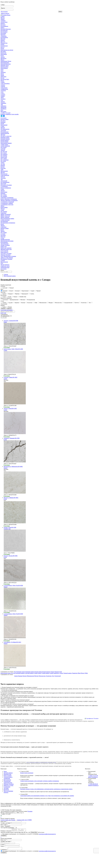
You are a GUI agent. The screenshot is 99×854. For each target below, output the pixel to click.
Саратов (3, 86)
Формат (3, 305)
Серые (2, 189)
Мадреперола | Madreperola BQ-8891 (13, 466)
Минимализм (4, 171)
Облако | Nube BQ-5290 (10, 527)
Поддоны (3, 235)
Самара (2, 16)
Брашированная (5, 133)
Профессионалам (5, 239)
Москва (3, 17)
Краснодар (3, 52)
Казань (2, 44)
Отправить (3, 835)
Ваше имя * (4, 821)
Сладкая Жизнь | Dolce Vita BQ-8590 (13, 585)
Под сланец (4, 158)
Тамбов (3, 96)
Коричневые (4, 192)
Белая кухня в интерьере (26, 772)
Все (15, 671)
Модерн (3, 172)
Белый (2, 123)
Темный (3, 150)
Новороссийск (4, 66)
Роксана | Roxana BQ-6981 (11, 555)
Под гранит (4, 153)
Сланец (61, 673)
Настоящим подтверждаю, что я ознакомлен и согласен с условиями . (29, 834)
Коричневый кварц (6, 673)
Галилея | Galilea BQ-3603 (10, 377)
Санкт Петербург (5, 83)
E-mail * (3, 844)
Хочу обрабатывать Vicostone (8, 256)
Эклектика (49, 676)
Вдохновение (4, 242)
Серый (2, 126)
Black (79, 673)
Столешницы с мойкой (7, 203)
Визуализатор (4, 262)
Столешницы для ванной (7, 201)
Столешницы (4, 186)
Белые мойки (4, 207)
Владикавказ (4, 31)
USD (5, 313)
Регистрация (4, 11)
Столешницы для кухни (7, 204)
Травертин (75, 673)
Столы (2, 238)
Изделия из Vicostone (6, 185)
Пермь (2, 75)
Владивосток (4, 30)
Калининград (4, 45)
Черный (3, 127)
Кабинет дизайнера (6, 114)
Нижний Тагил (5, 65)
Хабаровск (3, 106)
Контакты (6, 789)
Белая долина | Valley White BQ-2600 (13, 349)
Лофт (2, 169)
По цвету (3, 120)
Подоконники (4, 221)
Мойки (2, 206)
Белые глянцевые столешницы (9, 199)
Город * (3, 826)
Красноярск (4, 54)
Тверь (2, 97)
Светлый (3, 148)
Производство (7, 774)
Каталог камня (4, 119)
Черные (3, 190)
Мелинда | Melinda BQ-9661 (11, 497)
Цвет (2, 289)
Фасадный (3, 183)
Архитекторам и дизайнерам (8, 777)
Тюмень (3, 101)
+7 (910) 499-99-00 (93, 784)
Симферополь (4, 89)
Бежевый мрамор (5, 139)
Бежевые (3, 193)
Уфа (2, 104)
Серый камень (45, 673)
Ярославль (3, 111)
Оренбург (3, 72)
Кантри (3, 166)
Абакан (2, 19)
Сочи (2, 92)
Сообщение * (4, 849)
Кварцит (57, 671)
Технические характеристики (8, 782)
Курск (2, 55)
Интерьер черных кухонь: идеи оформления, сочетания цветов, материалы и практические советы (46, 789)
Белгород (3, 24)
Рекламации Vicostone (6, 259)
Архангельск (4, 22)
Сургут (2, 93)
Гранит (52, 671)
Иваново (3, 38)
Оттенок (3, 286)
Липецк (3, 57)
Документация (4, 243)
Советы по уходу (5, 266)
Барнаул (3, 23)
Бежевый (3, 122)
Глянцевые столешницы (7, 197)
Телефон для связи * (6, 823)
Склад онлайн (15, 114)
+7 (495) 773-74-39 (5, 113)
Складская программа (7, 310)
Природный (4, 157)
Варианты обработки (6, 298)
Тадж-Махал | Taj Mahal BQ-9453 (12, 642)
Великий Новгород (6, 29)
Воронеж (3, 34)
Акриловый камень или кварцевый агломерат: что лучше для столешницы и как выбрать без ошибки (47, 795)
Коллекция (3, 295)
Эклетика (3, 178)
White (86, 673)
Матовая (3, 134)
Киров (2, 48)
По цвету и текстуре (6, 136)
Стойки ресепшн (5, 220)
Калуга (2, 47)
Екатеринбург (4, 37)
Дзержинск (3, 36)
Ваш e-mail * (4, 824)
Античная (3, 130)
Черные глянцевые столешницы (9, 200)
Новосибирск (4, 68)
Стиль (2, 301)
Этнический (4, 180)
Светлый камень (29, 673)
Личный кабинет (8, 772)
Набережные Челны (6, 61)
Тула (2, 100)
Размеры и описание (6, 830)
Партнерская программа (7, 241)
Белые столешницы (6, 187)
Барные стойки (5, 228)
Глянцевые (3, 213)
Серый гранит (4, 144)
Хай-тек (3, 176)
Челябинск (3, 108)
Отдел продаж (4, 250)
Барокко (3, 165)
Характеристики (5, 267)
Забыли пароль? (5, 13)
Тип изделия (4, 827)
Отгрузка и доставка (6, 253)
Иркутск (3, 41)
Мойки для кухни (5, 215)
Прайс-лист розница (6, 248)
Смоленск (3, 90)
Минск (2, 59)
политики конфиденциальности (47, 834)
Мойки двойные (5, 217)
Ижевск (3, 40)
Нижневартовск (5, 62)
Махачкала (3, 58)
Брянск (2, 27)
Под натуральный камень (18, 673)
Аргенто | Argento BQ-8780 (11, 320)
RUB (2, 313)
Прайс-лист (4, 246)
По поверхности (5, 129)
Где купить (3, 118)
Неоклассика (4, 173)
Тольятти (3, 99)
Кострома (3, 51)
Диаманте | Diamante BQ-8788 (11, 438)
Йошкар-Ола (4, 43)
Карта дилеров (7, 775)
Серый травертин (5, 146)
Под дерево (4, 194)
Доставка (6, 788)
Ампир (2, 162)
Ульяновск (3, 103)
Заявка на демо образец (7, 257)
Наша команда (4, 252)
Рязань (2, 80)
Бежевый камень (29, 671)
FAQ (2, 263)
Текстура (3, 292)
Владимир (3, 33)
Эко (2, 179)
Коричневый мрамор (6, 143)
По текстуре (4, 151)
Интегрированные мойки (7, 218)
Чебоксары (3, 107)
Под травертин (5, 159)
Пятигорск (3, 76)
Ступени (3, 234)
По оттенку (4, 147)
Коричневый (4, 125)
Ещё (61, 671)
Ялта (2, 110)
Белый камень (38, 671)
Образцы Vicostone (6, 255)
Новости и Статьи (8, 785)
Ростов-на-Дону (5, 79)
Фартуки (3, 236)
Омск (2, 69)
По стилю (3, 161)
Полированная (4, 132)
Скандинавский (5, 175)
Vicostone (29, 811)
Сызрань (3, 94)
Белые (2, 224)
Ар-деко (3, 164)
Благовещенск (4, 26)
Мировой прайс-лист (6, 249)
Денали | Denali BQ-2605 (10, 408)
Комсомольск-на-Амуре (7, 50)
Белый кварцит (5, 140)
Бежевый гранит (5, 137)
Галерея (3, 260)
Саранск (3, 85)
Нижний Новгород (6, 64)
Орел (2, 71)
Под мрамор (4, 155)
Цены (5, 771)
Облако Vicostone (5, 245)
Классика (3, 168)
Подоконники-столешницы (8, 222)
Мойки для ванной (6, 214)
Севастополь (4, 87)
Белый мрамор (4, 141)
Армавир (3, 20)
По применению (5, 182)
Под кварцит (4, 154)
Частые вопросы (5, 264)
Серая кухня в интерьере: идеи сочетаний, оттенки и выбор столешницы (39, 781)
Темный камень (67, 673)
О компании (7, 786)
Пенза (2, 73)
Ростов (2, 78)
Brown (82, 673)
